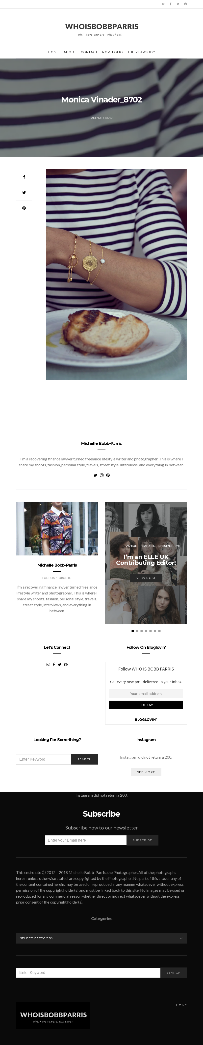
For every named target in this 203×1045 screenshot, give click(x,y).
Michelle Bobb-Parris (101, 443)
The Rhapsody (141, 52)
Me (178, 546)
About (70, 52)
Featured (148, 546)
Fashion (131, 546)
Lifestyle (165, 546)
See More (146, 772)
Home (53, 52)
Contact (89, 52)
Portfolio (112, 52)
